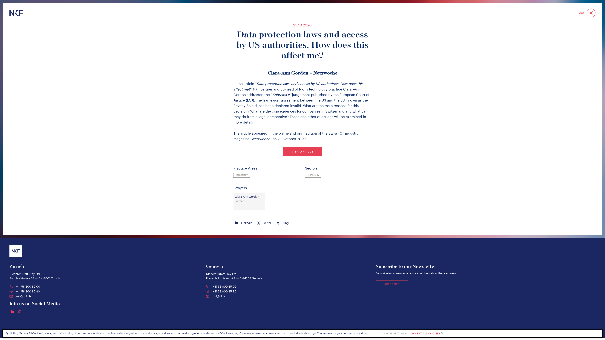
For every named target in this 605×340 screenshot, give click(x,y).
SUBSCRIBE (391, 284)
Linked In (12, 311)
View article (302, 151)
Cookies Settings (393, 333)
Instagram (19, 311)
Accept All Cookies (426, 333)
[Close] (441, 332)
